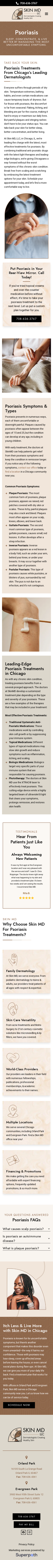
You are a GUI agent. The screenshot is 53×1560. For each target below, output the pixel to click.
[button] (46, 14)
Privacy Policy (26, 1541)
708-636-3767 (28, 3)
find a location (12, 471)
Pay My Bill (26, 1521)
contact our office (27, 467)
